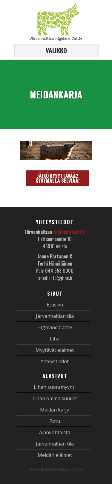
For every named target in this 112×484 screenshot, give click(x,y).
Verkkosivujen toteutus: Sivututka (56, 469)
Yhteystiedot (55, 361)
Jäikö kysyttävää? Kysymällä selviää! (57, 178)
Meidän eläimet (55, 455)
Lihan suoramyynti (55, 387)
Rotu (54, 421)
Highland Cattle (54, 327)
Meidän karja (54, 409)
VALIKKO (56, 50)
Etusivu (55, 304)
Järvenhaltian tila (55, 316)
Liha (54, 338)
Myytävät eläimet (55, 350)
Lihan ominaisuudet (55, 398)
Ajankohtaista (54, 432)
